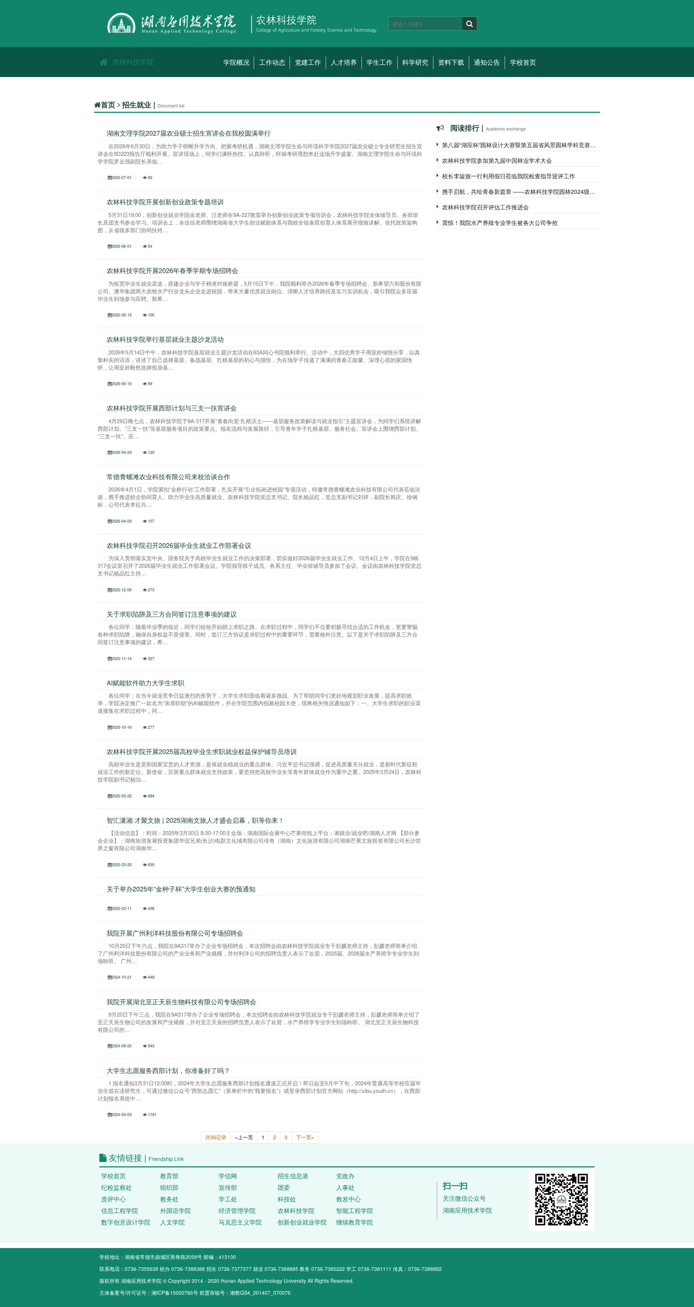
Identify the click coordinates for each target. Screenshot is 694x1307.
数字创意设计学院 (125, 1222)
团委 (284, 1187)
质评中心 (113, 1199)
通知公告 (487, 62)
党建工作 (308, 62)
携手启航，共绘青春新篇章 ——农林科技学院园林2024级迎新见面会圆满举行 (521, 191)
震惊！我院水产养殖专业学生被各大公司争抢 (500, 222)
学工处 (228, 1199)
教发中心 (348, 1199)
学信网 (228, 1175)
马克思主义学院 (240, 1222)
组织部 (169, 1187)
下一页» (305, 1137)
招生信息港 (293, 1175)
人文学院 (172, 1222)
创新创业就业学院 (302, 1222)
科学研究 (415, 62)
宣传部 (228, 1187)
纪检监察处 (116, 1187)
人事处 (345, 1187)
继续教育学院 (354, 1222)
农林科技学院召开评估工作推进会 (485, 207)
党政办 (345, 1175)
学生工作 (380, 62)
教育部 (169, 1175)
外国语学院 (175, 1210)
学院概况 (236, 62)
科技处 (287, 1199)
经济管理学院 (237, 1210)
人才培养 (344, 62)
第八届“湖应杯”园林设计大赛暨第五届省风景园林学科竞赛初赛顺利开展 (521, 145)
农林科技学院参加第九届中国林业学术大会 (497, 160)
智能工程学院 (354, 1210)
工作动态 (272, 62)
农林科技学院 (133, 61)
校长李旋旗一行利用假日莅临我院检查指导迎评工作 (508, 176)
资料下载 (451, 62)
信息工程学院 (119, 1210)
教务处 (169, 1199)
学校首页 (523, 62)
